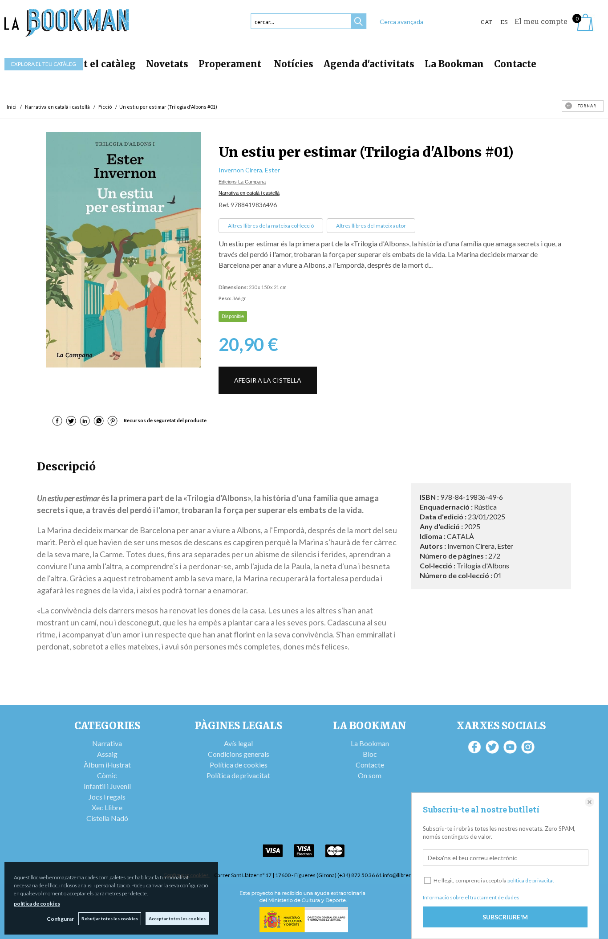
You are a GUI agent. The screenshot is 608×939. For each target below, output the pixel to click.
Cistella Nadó (107, 818)
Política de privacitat (238, 775)
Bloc (370, 754)
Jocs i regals (107, 796)
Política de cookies (239, 764)
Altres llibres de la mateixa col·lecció (271, 225)
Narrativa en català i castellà (249, 193)
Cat (486, 22)
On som (369, 775)
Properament (231, 63)
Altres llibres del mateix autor (371, 225)
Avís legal (238, 743)
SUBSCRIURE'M (505, 917)
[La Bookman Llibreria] (67, 23)
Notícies (293, 63)
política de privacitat (530, 880)
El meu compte (541, 21)
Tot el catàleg (104, 63)
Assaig (107, 754)
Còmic (107, 775)
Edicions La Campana (242, 181)
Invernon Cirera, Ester (249, 170)
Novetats (167, 63)
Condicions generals (238, 754)
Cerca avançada (401, 21)
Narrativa (107, 743)
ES (504, 22)
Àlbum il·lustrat (107, 764)
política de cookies (37, 903)
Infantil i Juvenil (107, 786)
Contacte (515, 63)
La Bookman (454, 63)
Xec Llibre (107, 807)
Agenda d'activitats (369, 63)
